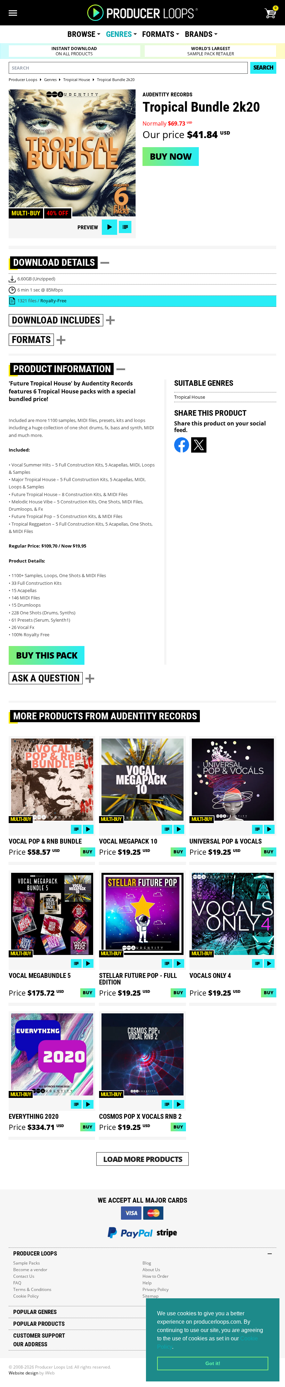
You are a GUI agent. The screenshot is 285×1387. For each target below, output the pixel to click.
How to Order (155, 1276)
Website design (23, 1373)
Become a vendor (30, 1270)
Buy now (171, 156)
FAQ (17, 1283)
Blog (146, 1263)
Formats (158, 34)
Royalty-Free (53, 300)
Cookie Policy (26, 1296)
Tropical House (189, 397)
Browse (81, 34)
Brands (198, 34)
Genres (119, 34)
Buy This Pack (46, 655)
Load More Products (142, 1159)
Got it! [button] (212, 1363)
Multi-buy (25, 213)
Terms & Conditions (32, 1289)
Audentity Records (167, 94)
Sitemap (150, 1296)
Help (147, 1283)
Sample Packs (26, 1263)
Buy (87, 851)
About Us (151, 1270)
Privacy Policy (155, 1289)
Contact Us (23, 1276)
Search (263, 67)
